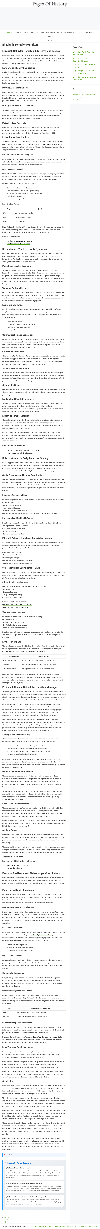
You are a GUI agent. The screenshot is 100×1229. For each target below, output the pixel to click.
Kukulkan (7, 1220)
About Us (59, 32)
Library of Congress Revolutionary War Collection (24, 450)
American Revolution (77, 94)
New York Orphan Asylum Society (47, 144)
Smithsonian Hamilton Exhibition (18, 244)
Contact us (18, 32)
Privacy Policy (40, 32)
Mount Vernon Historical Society (18, 865)
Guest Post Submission (81, 1226)
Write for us (70, 1226)
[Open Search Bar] (48, 40)
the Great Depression (81, 97)
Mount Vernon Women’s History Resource (17, 604)
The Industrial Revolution (90, 97)
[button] (52, 40)
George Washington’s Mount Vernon (45, 1037)
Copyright (26, 32)
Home (36, 1226)
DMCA (32, 32)
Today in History (50, 32)
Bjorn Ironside (8, 1222)
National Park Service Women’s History (16, 607)
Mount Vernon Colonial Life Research (20, 453)
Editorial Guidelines (69, 32)
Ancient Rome (84, 94)
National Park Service (14, 868)
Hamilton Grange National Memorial (19, 241)
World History (9, 32)
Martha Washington (25, 298)
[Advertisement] (50, 19)
